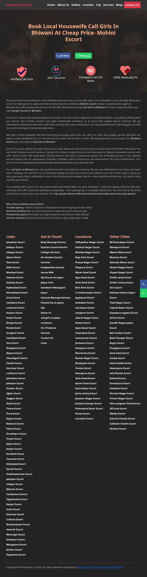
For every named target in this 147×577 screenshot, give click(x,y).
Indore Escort (14, 317)
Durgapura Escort (120, 348)
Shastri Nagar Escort (121, 267)
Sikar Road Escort (85, 378)
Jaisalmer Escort (15, 242)
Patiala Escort (14, 363)
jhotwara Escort (84, 343)
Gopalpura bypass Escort (124, 312)
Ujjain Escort (13, 393)
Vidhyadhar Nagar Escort (89, 242)
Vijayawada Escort (16, 499)
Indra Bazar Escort (85, 388)
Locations (46, 322)
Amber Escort (82, 322)
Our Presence (48, 327)
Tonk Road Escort (85, 282)
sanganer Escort (84, 312)
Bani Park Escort (84, 287)
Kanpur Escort (14, 312)
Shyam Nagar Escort (121, 272)
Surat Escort (13, 297)
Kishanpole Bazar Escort (89, 408)
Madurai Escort (15, 423)
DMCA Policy (116, 567)
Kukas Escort (82, 413)
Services (108, 4)
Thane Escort (13, 408)
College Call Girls (50, 252)
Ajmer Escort (13, 257)
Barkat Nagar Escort (86, 358)
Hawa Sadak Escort (120, 363)
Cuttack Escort (14, 519)
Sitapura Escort (84, 267)
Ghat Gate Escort (119, 353)
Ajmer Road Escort (85, 272)
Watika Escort (117, 413)
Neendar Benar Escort (122, 262)
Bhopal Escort (14, 322)
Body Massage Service (53, 242)
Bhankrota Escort (85, 353)
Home (51, 4)
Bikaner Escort (14, 489)
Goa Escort (12, 343)
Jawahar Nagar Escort (87, 398)
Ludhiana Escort (15, 373)
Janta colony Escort (86, 393)
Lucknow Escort (15, 307)
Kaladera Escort (119, 388)
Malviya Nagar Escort (87, 252)
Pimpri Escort (14, 438)
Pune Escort (13, 413)
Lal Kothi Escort (84, 418)
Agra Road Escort (85, 277)
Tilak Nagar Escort (120, 302)
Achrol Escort (117, 317)
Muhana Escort (118, 257)
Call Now (63, 55)
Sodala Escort (117, 358)
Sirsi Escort (116, 287)
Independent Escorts (52, 267)
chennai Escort (14, 277)
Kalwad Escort (118, 378)
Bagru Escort (117, 343)
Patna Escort (13, 428)
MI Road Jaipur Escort (122, 242)
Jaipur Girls (47, 282)
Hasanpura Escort (120, 368)
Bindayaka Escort (85, 363)
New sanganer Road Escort (125, 403)
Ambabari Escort (84, 302)
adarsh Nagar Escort (87, 317)
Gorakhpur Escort (16, 433)
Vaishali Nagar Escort (87, 247)
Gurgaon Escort (15, 333)
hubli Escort (13, 509)
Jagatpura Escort (84, 297)
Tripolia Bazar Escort (121, 307)
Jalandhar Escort (15, 378)
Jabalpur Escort (15, 383)
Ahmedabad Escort (17, 292)
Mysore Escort (14, 353)
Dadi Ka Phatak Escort (122, 418)
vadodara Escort (15, 302)
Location (88, 4)
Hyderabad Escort (16, 287)
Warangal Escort (15, 534)
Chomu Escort (83, 368)
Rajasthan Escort (16, 554)
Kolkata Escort (14, 282)
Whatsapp (84, 55)
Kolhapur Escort (15, 539)
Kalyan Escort (14, 448)
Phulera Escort (118, 428)
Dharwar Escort (15, 514)
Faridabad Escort (16, 338)
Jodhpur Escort (14, 247)
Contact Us (132, 5)
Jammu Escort (14, 549)
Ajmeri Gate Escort (85, 383)
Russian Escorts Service (54, 247)
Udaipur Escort (14, 252)
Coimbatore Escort (16, 494)
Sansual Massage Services (55, 297)
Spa (43, 307)
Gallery (75, 4)
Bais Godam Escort (120, 333)
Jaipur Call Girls (86, 567)
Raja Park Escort (84, 257)
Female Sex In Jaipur (52, 302)
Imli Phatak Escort (120, 373)
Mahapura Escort (119, 247)
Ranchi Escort (14, 469)
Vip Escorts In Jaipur (52, 277)
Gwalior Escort (14, 388)
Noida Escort (13, 327)
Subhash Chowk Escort (123, 423)
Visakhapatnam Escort (19, 474)
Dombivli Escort (15, 453)
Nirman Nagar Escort (122, 393)
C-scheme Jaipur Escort (88, 292)
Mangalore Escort (16, 544)
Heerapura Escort (85, 373)
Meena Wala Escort (120, 252)
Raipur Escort (14, 504)
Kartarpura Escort (120, 383)
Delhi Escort (13, 267)
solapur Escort (14, 484)
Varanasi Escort (15, 459)
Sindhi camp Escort (120, 277)
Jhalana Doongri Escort (88, 403)
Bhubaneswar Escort (18, 524)
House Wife (47, 272)
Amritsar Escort (15, 368)
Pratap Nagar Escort (86, 262)
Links (44, 343)
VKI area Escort (118, 408)
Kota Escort (12, 262)
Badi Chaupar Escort (121, 338)
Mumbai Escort (15, 272)
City (98, 4)
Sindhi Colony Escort (121, 282)
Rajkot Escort (14, 418)
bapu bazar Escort (85, 327)
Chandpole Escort (85, 333)
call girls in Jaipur (51, 317)
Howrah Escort (14, 529)
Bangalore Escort (16, 348)
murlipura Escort (85, 307)
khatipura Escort (84, 348)
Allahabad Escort (16, 464)
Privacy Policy (101, 567)
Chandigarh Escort (17, 358)
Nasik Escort (13, 403)
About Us (63, 4)
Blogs (119, 4)
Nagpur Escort (14, 398)
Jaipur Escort (13, 443)
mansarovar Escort (86, 338)
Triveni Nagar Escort (121, 398)
